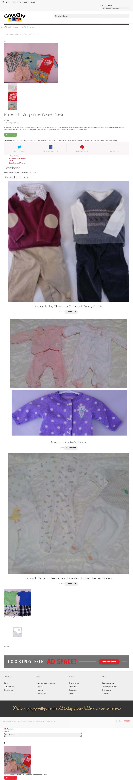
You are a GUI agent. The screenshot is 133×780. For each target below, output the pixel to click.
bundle (79, 140)
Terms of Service (50, 721)
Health (72, 693)
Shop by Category (12, 27)
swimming (113, 140)
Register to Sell (9, 690)
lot (88, 140)
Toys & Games (74, 683)
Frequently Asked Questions (46, 683)
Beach (74, 140)
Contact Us (41, 686)
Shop (32, 2)
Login (36, 2)
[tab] (68, 156)
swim (99, 140)
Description (14, 156)
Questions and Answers (17, 163)
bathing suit (66, 140)
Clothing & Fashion (41, 140)
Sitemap (31, 721)
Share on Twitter (19, 151)
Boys (31, 140)
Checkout (40, 690)
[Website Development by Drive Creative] (127, 721)
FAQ (19, 2)
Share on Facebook (51, 151)
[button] (5, 41)
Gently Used (52, 140)
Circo (84, 140)
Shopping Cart (42, 693)
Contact (26, 2)
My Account (8, 729)
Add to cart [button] (71, 312)
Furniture (106, 693)
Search (6, 731)
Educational (73, 690)
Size (22, 27)
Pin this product (82, 151)
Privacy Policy (40, 721)
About (8, 2)
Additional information (17, 158)
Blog (14, 2)
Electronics (73, 686)
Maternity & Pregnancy (110, 686)
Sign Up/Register (10, 686)
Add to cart (10, 135)
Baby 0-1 (26, 140)
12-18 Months (29, 27)
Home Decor (107, 690)
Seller (11, 161)
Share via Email (113, 151)
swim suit (104, 140)
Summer (93, 140)
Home (3, 2)
